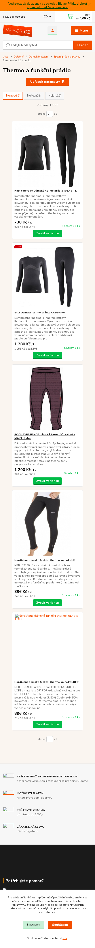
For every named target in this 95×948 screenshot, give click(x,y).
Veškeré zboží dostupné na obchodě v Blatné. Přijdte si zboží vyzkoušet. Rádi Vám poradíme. (47, 5)
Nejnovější (12, 96)
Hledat (82, 45)
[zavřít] (89, 4)
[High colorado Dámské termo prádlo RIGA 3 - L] (47, 155)
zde (65, 938)
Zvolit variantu (47, 233)
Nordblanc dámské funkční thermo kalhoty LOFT (46, 682)
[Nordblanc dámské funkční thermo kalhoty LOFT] (47, 646)
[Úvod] (21, 30)
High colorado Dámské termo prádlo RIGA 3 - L (45, 190)
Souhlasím (60, 925)
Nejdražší (55, 96)
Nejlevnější (34, 96)
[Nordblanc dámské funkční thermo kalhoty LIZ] (47, 524)
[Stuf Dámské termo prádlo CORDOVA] (47, 277)
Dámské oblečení (38, 56)
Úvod (5, 56)
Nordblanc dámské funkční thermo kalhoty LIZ (44, 560)
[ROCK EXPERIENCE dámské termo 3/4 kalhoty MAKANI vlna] (47, 399)
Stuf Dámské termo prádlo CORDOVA (39, 312)
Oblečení (19, 56)
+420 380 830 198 (14, 17)
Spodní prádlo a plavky (67, 56)
